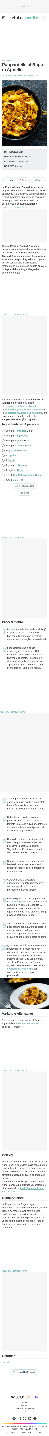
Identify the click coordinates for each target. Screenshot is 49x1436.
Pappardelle (21, 435)
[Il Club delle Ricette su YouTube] (35, 1419)
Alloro (20, 470)
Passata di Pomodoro (28, 1023)
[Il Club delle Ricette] (24, 17)
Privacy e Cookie (26, 1432)
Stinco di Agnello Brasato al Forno (23, 409)
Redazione (24, 1406)
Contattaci (24, 1411)
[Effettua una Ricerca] (44, 17)
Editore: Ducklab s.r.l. (30, 1426)
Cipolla (12, 455)
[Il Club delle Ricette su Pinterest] (29, 1419)
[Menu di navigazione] (3, 17)
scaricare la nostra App (20, 968)
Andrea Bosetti (16, 76)
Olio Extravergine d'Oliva (27, 475)
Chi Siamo (24, 1403)
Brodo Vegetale (23, 445)
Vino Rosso (20, 450)
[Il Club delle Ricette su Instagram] (19, 1419)
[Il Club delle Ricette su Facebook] (14, 1419)
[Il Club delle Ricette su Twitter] (24, 1419)
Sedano (22, 465)
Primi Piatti (6, 60)
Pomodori (20, 430)
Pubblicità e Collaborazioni (24, 1409)
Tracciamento (10, 1432)
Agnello (19, 440)
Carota (11, 460)
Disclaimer (39, 1432)
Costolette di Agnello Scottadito (22, 413)
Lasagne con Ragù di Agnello (20, 406)
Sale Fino (18, 480)
